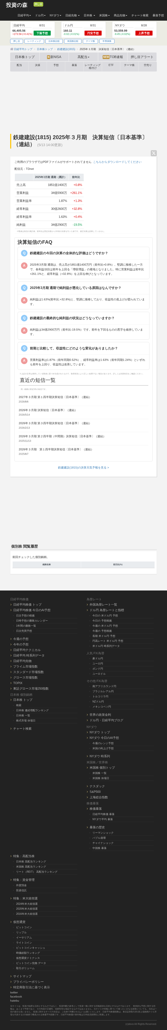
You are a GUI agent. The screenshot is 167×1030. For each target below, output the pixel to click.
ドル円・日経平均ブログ (106, 720)
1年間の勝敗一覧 (26, 625)
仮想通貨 (19, 922)
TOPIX (17, 683)
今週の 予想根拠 (102, 630)
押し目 (38, 4)
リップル (21, 932)
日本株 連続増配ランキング (32, 710)
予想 (56, 65)
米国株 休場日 (100, 778)
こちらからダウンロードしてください (117, 161)
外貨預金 (21, 885)
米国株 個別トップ (102, 767)
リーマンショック (103, 832)
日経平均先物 (22, 661)
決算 (37, 65)
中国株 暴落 (99, 848)
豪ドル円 (97, 658)
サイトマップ (22, 976)
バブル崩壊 (99, 837)
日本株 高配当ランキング (31, 861)
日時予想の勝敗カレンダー (32, 620)
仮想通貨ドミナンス (28, 958)
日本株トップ (25, 57)
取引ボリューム (25, 968)
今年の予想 (21, 644)
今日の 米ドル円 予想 (105, 615)
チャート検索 (139, 15)
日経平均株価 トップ (27, 604)
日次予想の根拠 (25, 615)
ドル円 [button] (39, 15)
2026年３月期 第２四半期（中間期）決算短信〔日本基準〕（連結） (62, 436)
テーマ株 (90, 41)
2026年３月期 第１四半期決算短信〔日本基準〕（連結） (56, 449)
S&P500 (95, 791)
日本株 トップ (22, 699)
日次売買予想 (24, 630)
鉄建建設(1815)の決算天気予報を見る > (83, 467)
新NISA (54, 57)
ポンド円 (97, 668)
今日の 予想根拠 (102, 620)
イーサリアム (24, 937)
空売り (148, 65)
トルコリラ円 (100, 696)
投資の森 (16, 5)
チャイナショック (103, 842)
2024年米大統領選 (27, 903)
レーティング (34, 41)
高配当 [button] (82, 57)
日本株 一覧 (23, 715)
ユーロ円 (97, 663)
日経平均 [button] (23, 15)
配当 (19, 65)
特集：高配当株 (24, 856)
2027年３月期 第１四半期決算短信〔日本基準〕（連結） (55, 397)
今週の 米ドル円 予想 (105, 625)
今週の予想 (21, 639)
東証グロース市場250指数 (31, 688)
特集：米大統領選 (25, 898)
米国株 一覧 (99, 773)
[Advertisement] (83, 102)
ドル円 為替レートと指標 (107, 610)
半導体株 (106, 41)
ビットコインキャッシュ (30, 947)
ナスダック (97, 786)
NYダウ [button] (54, 15)
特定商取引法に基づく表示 (31, 987)
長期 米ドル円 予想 (103, 635)
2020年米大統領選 (27, 908)
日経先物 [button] (71, 15)
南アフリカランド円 (104, 686)
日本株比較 (54, 41)
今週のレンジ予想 (103, 743)
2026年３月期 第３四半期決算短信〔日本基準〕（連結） (55, 423)
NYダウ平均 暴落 (102, 819)
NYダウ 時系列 (100, 756)
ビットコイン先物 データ (31, 963)
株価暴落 (96, 808)
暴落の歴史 (97, 827)
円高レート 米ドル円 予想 (107, 640)
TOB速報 (113, 57)
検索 (18, 705)
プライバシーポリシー (28, 981)
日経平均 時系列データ (29, 655)
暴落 (74, 65)
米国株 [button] (103, 15)
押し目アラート (142, 57)
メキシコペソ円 (101, 706)
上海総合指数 (99, 797)
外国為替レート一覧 (103, 604)
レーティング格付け (93, 66)
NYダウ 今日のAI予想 (104, 737)
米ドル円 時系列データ (106, 646)
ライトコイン (24, 942)
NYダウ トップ (100, 732)
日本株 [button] (88, 15)
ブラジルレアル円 (103, 691)
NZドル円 (98, 701)
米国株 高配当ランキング (31, 866)
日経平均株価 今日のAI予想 (32, 610)
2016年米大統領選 (27, 913)
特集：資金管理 (24, 879)
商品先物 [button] (119, 15)
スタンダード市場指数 (28, 672)
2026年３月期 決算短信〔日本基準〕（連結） (48, 410)
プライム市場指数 (25, 666)
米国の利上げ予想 (103, 748)
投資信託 (21, 890)
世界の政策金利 (100, 714)
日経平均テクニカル (27, 650)
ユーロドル (99, 673)
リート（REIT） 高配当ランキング (36, 871)
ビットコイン (24, 927)
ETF (111, 65)
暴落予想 (158, 15)
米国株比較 (72, 41)
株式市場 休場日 (25, 720)
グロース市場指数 (25, 677)
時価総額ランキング (28, 952)
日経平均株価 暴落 (103, 814)
